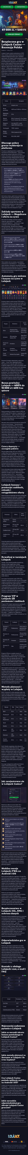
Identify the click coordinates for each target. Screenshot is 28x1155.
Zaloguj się (7, 7)
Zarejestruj (21, 7)
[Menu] (26, 2)
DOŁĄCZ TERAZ (14, 34)
